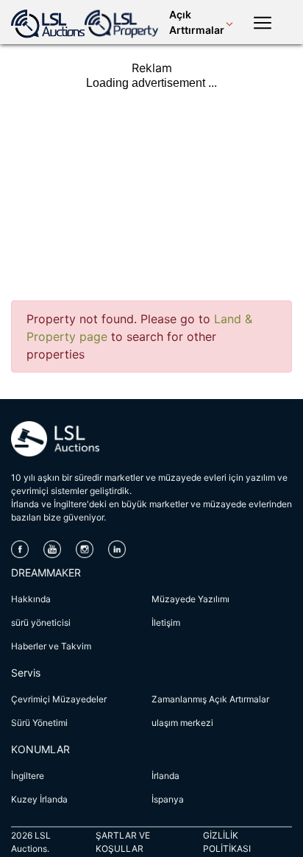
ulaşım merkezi (182, 722)
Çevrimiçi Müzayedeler (59, 699)
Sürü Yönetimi (39, 722)
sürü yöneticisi (41, 622)
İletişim (166, 622)
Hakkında (31, 598)
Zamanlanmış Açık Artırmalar (210, 699)
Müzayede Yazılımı (190, 598)
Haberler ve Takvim (51, 646)
